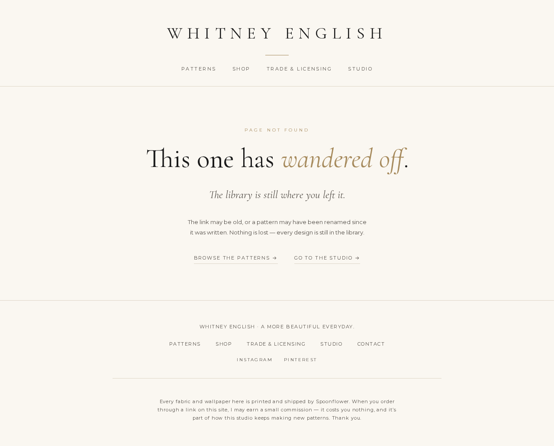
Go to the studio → (327, 258)
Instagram (255, 360)
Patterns (200, 69)
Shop (242, 69)
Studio (360, 69)
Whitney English (277, 33)
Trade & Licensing (301, 69)
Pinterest (300, 360)
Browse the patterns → (236, 258)
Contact (371, 344)
